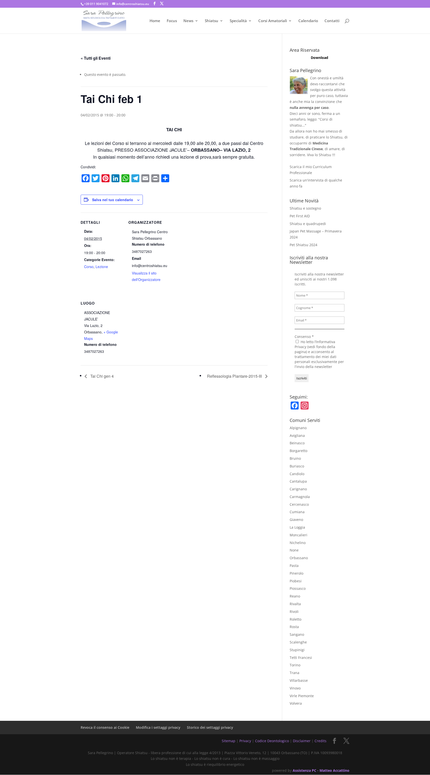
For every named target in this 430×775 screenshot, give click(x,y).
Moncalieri (298, 535)
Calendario (308, 21)
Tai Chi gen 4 (101, 376)
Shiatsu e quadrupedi (308, 223)
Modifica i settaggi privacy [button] (158, 727)
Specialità (238, 21)
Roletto (295, 619)
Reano (295, 596)
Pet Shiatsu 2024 (303, 244)
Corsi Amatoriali (272, 21)
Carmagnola (300, 496)
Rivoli (294, 611)
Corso (89, 266)
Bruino (295, 458)
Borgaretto (298, 450)
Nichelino (298, 542)
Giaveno (296, 519)
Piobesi (296, 581)
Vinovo (295, 688)
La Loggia (297, 527)
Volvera (296, 703)
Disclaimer (302, 740)
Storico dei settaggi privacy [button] (210, 727)
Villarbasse (299, 680)
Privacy (245, 740)
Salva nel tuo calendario (112, 199)
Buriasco (297, 466)
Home (155, 21)
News (188, 21)
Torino (295, 665)
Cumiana (297, 511)
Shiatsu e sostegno (305, 208)
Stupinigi (297, 649)
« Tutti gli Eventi (95, 58)
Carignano (298, 489)
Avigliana (297, 435)
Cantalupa (298, 481)
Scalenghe (298, 642)
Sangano (297, 634)
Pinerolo (296, 573)
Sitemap (228, 740)
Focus (172, 21)
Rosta (294, 626)
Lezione (102, 266)
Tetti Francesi (301, 657)
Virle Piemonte (302, 695)
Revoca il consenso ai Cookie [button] (105, 727)
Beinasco (297, 443)
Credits (320, 740)
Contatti (331, 21)
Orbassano (299, 557)
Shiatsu (211, 21)
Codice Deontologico (272, 740)
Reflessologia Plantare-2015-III (235, 376)
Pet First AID (300, 216)
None (294, 550)
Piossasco (298, 588)
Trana (294, 672)
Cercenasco (299, 504)
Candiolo (297, 473)
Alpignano (298, 427)
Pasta (294, 565)
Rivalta (295, 603)
